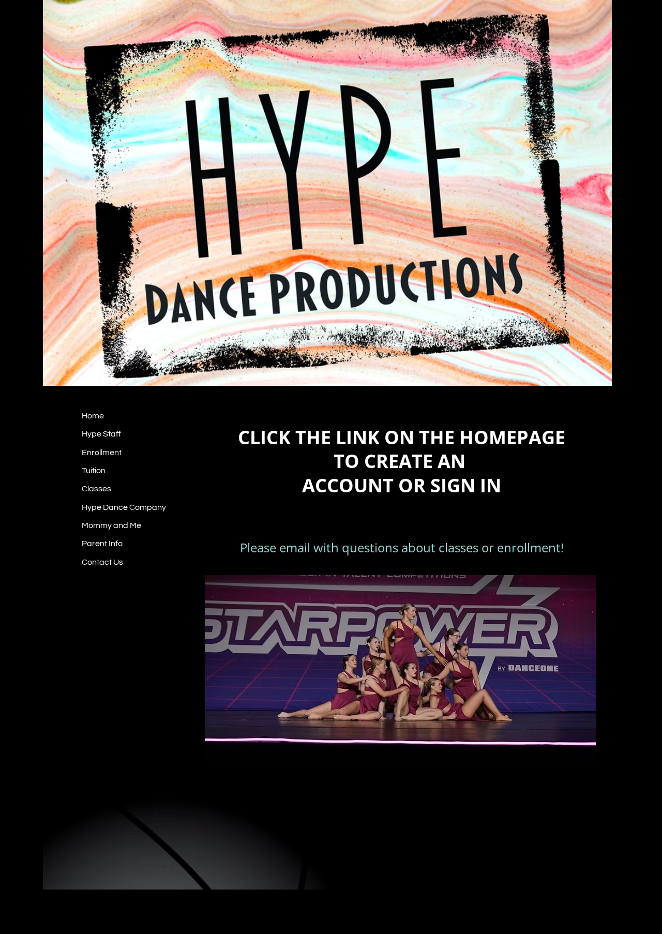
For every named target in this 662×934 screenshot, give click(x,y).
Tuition (94, 470)
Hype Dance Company (124, 507)
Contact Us (102, 562)
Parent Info (102, 543)
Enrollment (102, 452)
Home (93, 416)
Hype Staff (101, 434)
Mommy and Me (111, 525)
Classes (96, 489)
